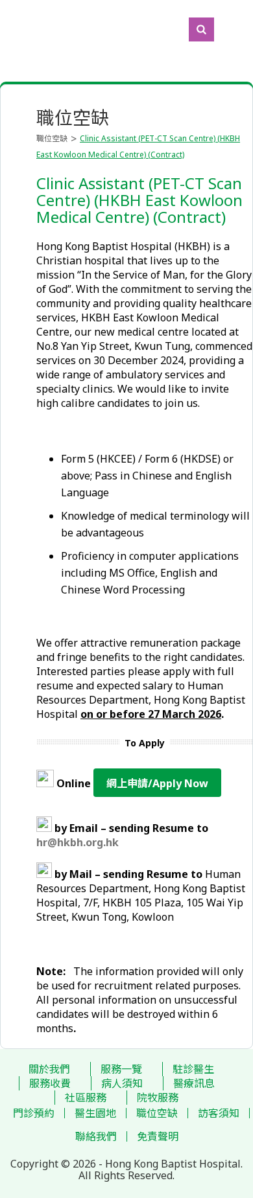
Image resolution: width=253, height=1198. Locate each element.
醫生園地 (95, 1113)
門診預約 (33, 1113)
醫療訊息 (194, 1083)
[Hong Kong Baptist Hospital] (6, 29)
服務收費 (50, 1083)
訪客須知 (218, 1113)
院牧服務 (157, 1097)
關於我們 (49, 1069)
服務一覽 (121, 1069)
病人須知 (122, 1083)
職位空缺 (51, 138)
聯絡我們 (96, 1136)
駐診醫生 (193, 1069)
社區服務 (85, 1097)
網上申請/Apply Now (157, 783)
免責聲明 (157, 1136)
